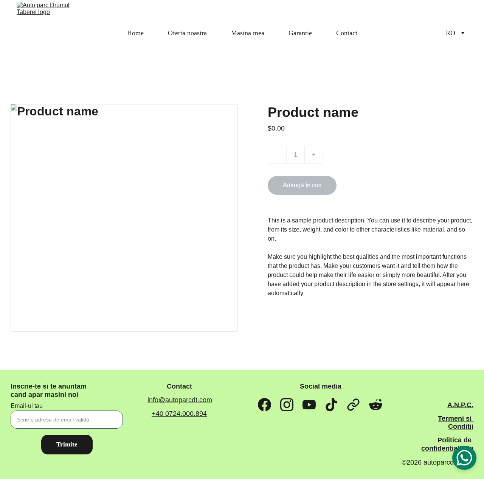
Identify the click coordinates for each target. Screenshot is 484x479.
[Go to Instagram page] (286, 405)
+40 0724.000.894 (179, 413)
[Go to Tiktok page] (331, 405)
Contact (346, 33)
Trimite (67, 444)
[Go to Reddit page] (375, 405)
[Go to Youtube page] (309, 405)
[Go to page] (353, 405)
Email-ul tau (27, 406)
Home (135, 33)
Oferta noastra (187, 33)
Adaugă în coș (302, 185)
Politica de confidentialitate (447, 444)
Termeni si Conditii (455, 423)
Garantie (300, 33)
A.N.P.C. (460, 405)
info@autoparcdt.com (179, 400)
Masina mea (247, 33)
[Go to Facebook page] (264, 405)
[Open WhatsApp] (464, 458)
